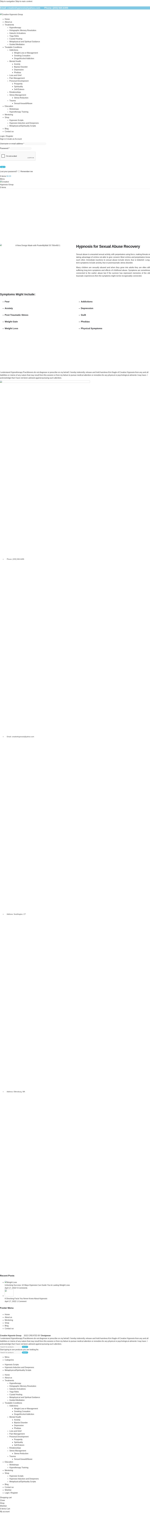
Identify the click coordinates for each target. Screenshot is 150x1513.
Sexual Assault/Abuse (23, 103)
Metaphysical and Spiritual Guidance (24, 42)
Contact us (9, 1329)
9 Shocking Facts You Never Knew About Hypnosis (26, 1299)
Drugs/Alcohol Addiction (24, 58)
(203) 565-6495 (60, 8)
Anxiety (17, 64)
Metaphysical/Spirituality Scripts (22, 126)
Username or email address (12, 144)
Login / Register (11, 1493)
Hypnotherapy (15, 28)
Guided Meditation (17, 44)
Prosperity (18, 84)
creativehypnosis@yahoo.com (23, 8)
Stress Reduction (21, 98)
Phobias (17, 72)
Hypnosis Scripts (16, 120)
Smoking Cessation (22, 56)
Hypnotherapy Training (18, 112)
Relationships (15, 92)
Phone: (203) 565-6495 (15, 559)
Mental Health (15, 61)
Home (7, 1314)
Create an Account (14, 139)
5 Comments (22, 1288)
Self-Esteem (19, 89)
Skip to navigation (7, 1)
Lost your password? (8, 171)
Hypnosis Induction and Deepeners (24, 123)
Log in (3, 167)
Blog (7, 1326)
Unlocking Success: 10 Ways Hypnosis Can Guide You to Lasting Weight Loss (37, 1285)
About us (8, 1317)
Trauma (12, 101)
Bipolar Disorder (21, 67)
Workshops (14, 109)
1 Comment (21, 1301)
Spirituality (18, 87)
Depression (19, 70)
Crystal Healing (15, 39)
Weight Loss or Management (26, 53)
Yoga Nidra (14, 36)
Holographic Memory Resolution (22, 30)
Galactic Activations (17, 33)
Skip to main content (23, 1)
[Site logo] (11, 14)
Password (4, 148)
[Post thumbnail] (11, 1282)
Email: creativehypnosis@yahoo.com (20, 737)
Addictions (13, 50)
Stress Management (17, 95)
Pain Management (17, 78)
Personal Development (18, 81)
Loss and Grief (15, 75)
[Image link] (45, 382)
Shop (7, 1323)
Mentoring (9, 1320)
